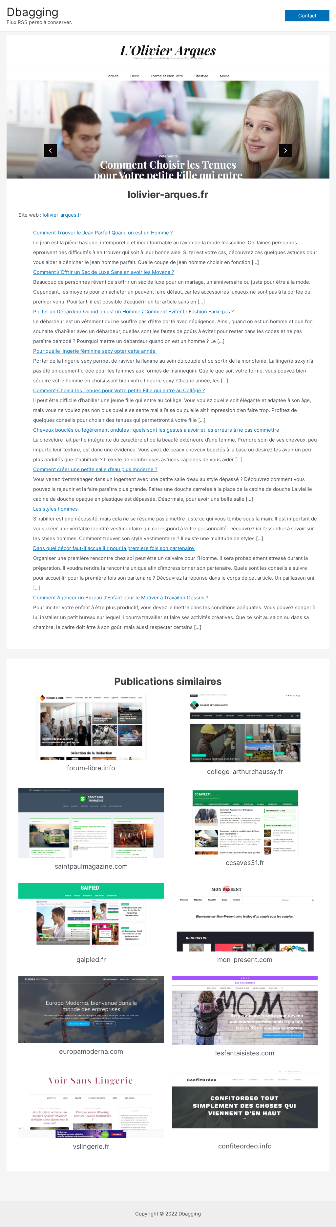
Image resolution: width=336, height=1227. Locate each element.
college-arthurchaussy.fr (245, 772)
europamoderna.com (91, 1051)
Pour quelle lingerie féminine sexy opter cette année (95, 351)
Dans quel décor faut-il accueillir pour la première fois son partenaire (114, 548)
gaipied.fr (91, 960)
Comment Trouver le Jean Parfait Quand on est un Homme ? (103, 232)
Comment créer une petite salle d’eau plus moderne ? (95, 469)
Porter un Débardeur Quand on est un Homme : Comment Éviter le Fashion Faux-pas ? (133, 311)
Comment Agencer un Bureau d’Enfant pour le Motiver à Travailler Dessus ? (120, 597)
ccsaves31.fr (245, 863)
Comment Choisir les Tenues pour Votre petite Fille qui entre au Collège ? (119, 390)
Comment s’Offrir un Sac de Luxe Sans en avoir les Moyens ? (103, 272)
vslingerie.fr (91, 1146)
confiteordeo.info (245, 1146)
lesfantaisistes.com (244, 1053)
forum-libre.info (91, 768)
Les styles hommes (55, 509)
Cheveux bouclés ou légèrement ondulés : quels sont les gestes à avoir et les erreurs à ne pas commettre (157, 430)
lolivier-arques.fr (62, 215)
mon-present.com (244, 960)
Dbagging (32, 12)
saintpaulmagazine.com (91, 866)
